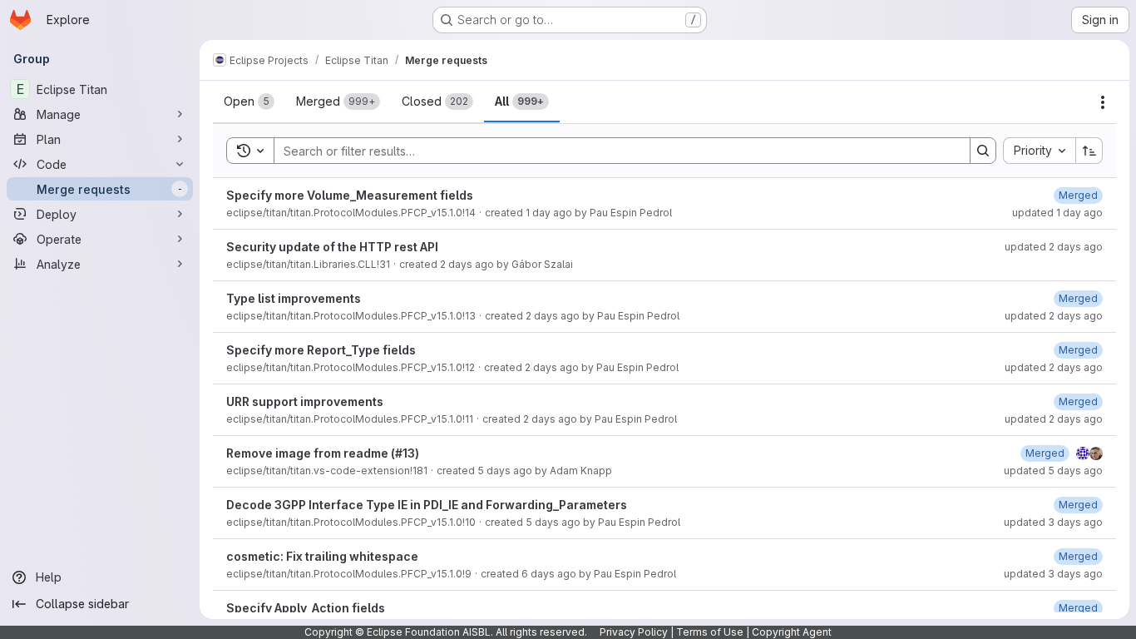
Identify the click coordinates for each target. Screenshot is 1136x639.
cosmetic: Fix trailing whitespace (322, 556)
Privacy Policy (634, 632)
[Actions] (1102, 102)
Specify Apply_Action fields (305, 608)
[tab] (249, 101)
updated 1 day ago (1057, 212)
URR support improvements (304, 401)
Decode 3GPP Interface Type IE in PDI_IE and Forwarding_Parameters (426, 505)
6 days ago (548, 573)
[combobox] (1039, 150)
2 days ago (467, 264)
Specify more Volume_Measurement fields (349, 195)
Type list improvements (293, 298)
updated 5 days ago (1053, 470)
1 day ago (549, 212)
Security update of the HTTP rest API (332, 247)
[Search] (983, 150)
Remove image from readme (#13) (322, 453)
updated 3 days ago (1053, 522)
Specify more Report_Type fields (321, 350)
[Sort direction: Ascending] (1089, 150)
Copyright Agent (792, 632)
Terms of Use (709, 632)
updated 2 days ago (1054, 246)
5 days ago (504, 470)
